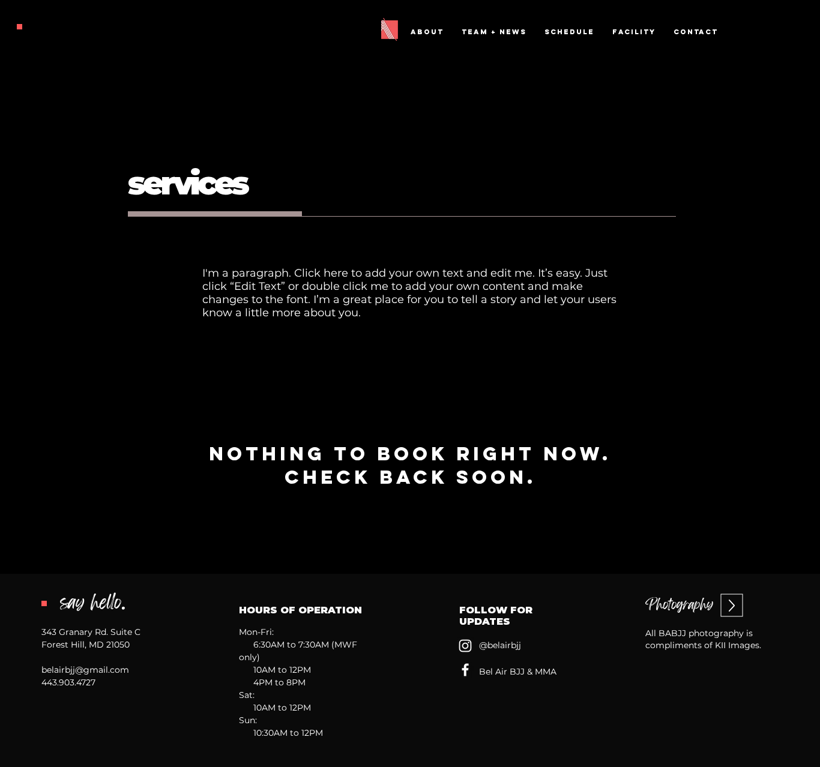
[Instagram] (465, 645)
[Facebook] (465, 669)
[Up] (732, 605)
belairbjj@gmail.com (85, 669)
